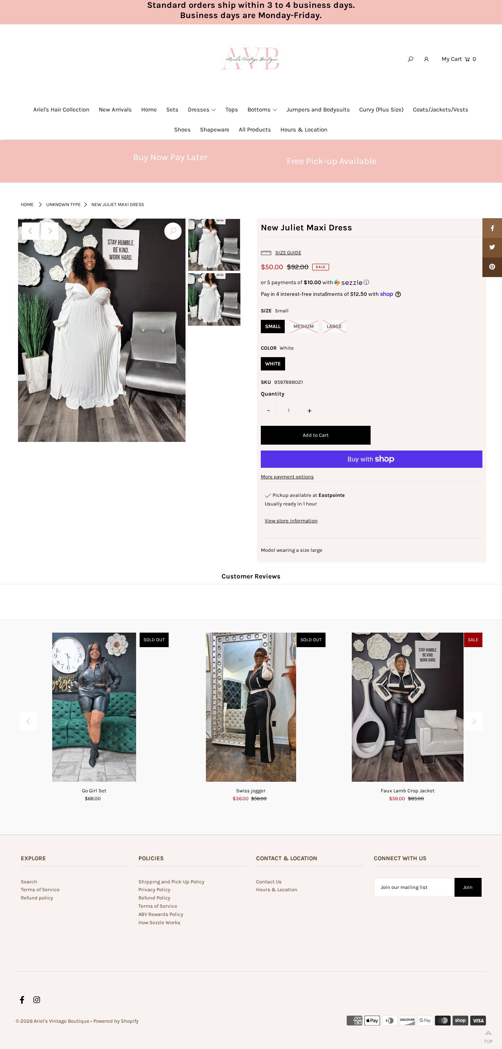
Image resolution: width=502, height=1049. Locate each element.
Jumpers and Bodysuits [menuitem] (318, 109)
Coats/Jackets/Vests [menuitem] (440, 109)
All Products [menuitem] (255, 129)
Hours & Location (276, 889)
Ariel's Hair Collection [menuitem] (61, 109)
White (273, 364)
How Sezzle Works (159, 922)
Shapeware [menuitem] (214, 129)
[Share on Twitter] (492, 247)
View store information (291, 521)
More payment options (287, 477)
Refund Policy (154, 898)
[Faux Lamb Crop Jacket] (407, 707)
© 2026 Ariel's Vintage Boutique (52, 1021)
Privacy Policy (154, 889)
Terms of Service (40, 889)
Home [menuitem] (149, 109)
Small (272, 326)
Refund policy (37, 898)
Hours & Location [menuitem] (303, 129)
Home (27, 204)
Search (29, 882)
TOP (488, 1039)
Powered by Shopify (115, 1021)
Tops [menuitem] (232, 109)
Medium (303, 326)
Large (334, 326)
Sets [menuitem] (172, 109)
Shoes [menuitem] (182, 129)
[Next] (49, 231)
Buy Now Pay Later (170, 157)
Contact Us (269, 882)
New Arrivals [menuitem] (115, 109)
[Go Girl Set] (94, 707)
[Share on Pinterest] (492, 267)
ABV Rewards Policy (160, 914)
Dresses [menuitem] (198, 109)
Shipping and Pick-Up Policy (171, 882)
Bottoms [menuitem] (259, 109)
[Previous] (30, 231)
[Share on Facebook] (492, 228)
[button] (371, 282)
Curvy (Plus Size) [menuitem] (381, 109)
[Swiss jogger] (251, 707)
